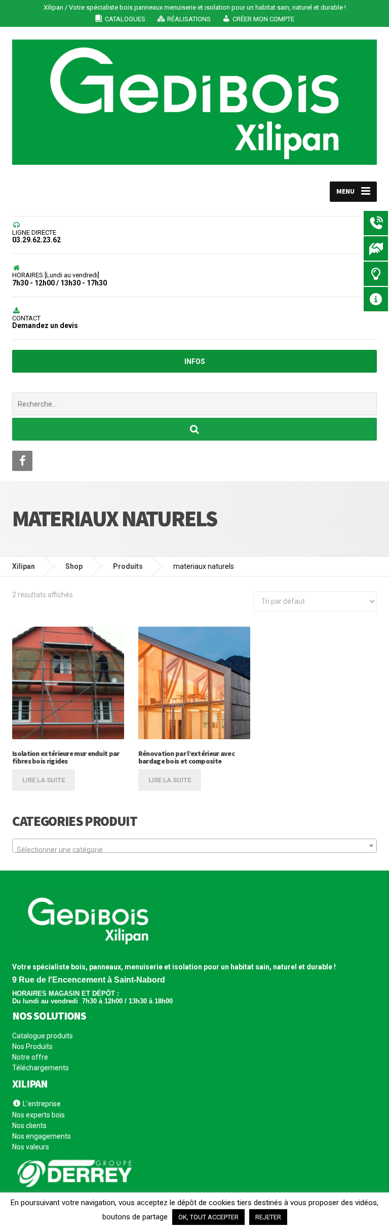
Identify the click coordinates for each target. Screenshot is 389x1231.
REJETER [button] (268, 1217)
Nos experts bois (38, 1115)
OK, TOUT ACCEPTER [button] (208, 1217)
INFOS (194, 361)
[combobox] (194, 846)
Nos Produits (32, 1046)
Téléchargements (40, 1068)
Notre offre (30, 1057)
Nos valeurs (30, 1147)
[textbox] (194, 849)
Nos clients (29, 1125)
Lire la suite (43, 780)
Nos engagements (41, 1136)
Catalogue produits (42, 1036)
